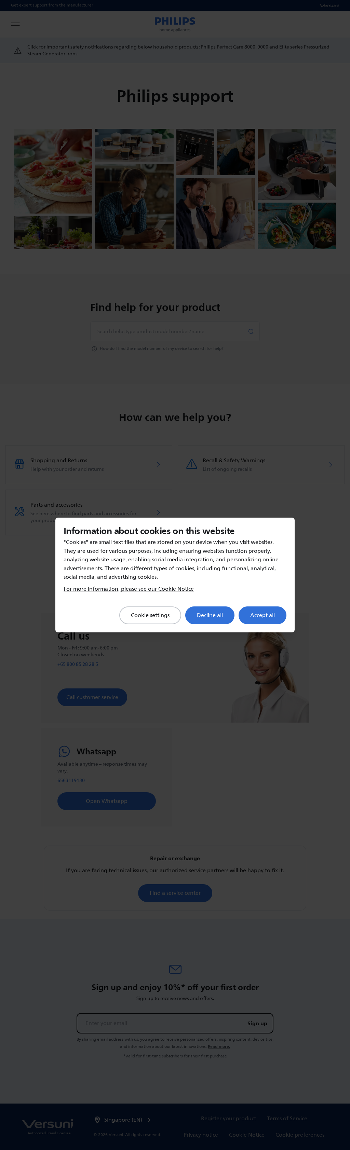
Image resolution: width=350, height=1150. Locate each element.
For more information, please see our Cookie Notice (129, 589)
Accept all (262, 615)
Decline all (210, 615)
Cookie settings (150, 615)
